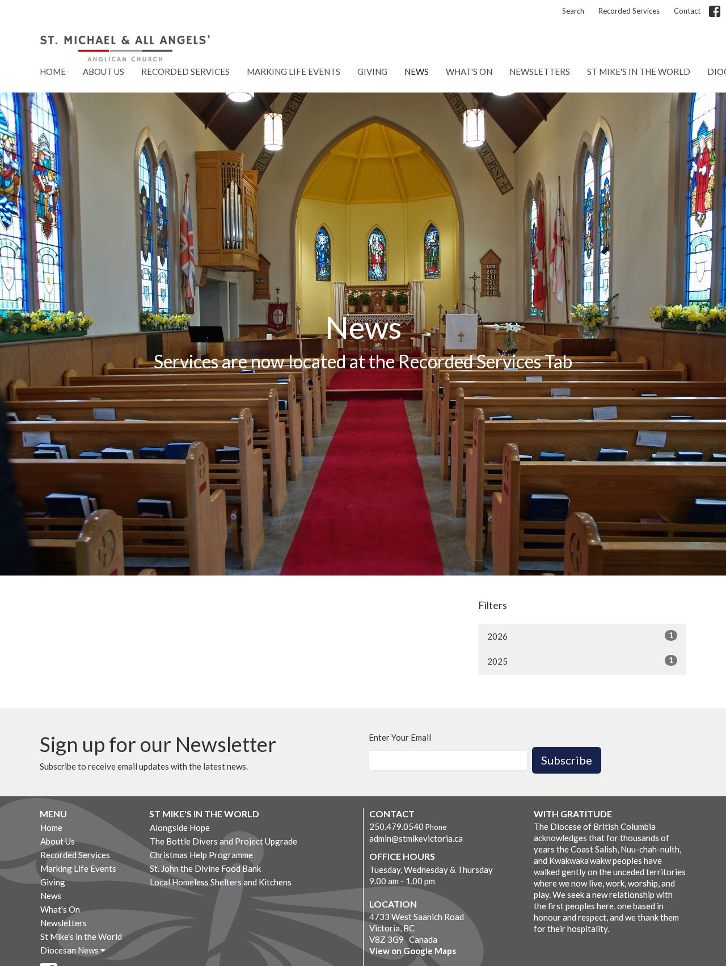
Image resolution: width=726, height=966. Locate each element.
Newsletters (539, 71)
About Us (103, 71)
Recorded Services (629, 10)
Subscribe (566, 760)
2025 (580, 661)
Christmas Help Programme (201, 855)
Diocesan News (70, 950)
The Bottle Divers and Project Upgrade (223, 841)
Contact (687, 10)
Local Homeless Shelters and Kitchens (221, 882)
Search (573, 10)
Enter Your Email (400, 737)
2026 (580, 636)
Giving (372, 71)
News (416, 71)
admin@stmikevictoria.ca (416, 838)
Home (53, 71)
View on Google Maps (412, 951)
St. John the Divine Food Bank (205, 868)
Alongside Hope (180, 827)
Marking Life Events (293, 71)
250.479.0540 (396, 826)
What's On (469, 71)
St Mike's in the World (638, 71)
